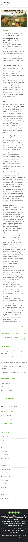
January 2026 (5, 462)
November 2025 (6, 469)
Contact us (3, 515)
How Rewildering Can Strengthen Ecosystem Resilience (15, 338)
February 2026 (5, 458)
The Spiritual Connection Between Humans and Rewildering (13, 367)
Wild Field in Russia (6, 394)
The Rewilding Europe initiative (9, 419)
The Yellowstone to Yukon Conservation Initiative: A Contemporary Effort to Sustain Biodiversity (14, 529)
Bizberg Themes (14, 538)
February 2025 (5, 502)
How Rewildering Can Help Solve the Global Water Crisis (13, 373)
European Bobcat (12, 515)
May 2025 (4, 491)
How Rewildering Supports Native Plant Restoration (14, 362)
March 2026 (5, 454)
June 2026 (4, 444)
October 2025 (5, 473)
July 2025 (4, 483)
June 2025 (4, 487)
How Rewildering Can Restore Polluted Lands (14, 333)
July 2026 (4, 440)
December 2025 (6, 465)
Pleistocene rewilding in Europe (9, 406)
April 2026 (4, 451)
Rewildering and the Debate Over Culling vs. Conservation (12, 352)
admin (6, 327)
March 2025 (5, 498)
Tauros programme (6, 415)
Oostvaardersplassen (7, 386)
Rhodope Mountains (7, 390)
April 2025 (4, 494)
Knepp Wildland (6, 383)
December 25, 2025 (8, 30)
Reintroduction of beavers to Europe (10, 428)
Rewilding (24, 521)
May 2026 (4, 447)
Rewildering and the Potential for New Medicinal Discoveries (13, 358)
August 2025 (5, 480)
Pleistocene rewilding (7, 403)
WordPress (13, 537)
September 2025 (6, 476)
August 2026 (5, 436)
